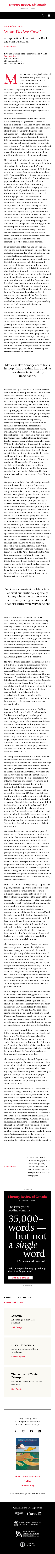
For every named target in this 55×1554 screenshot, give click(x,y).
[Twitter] (16, 1431)
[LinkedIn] (39, 1431)
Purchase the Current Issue (27, 1477)
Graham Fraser (18, 1357)
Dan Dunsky (16, 1389)
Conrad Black (10, 47)
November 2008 (13, 27)
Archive (27, 1481)
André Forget (17, 1328)
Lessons (16, 1315)
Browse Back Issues (13, 1303)
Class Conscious (22, 1345)
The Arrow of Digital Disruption (25, 1376)
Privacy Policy (27, 1486)
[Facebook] (31, 1431)
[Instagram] (23, 1431)
